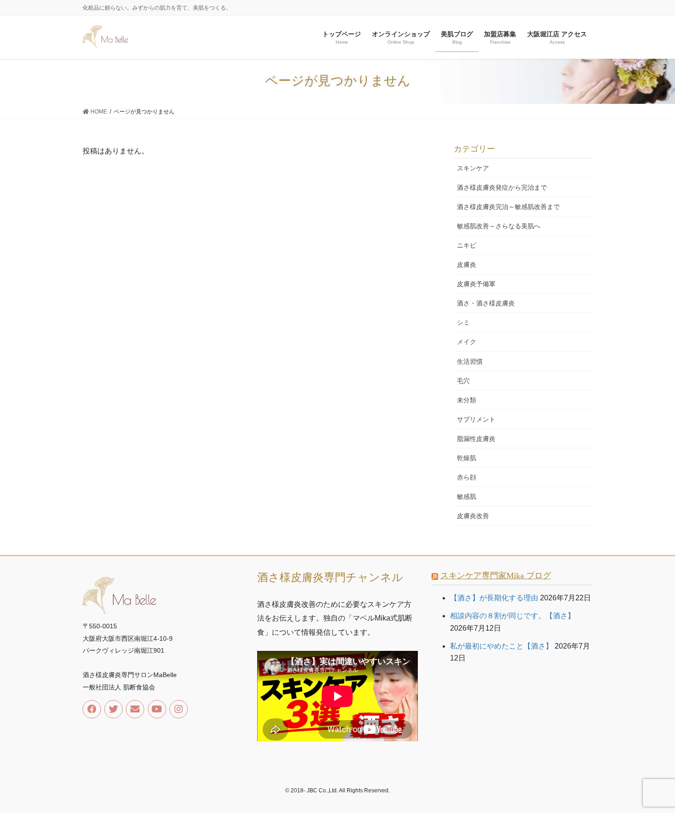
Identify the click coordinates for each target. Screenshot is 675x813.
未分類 (466, 400)
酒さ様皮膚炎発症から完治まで (502, 187)
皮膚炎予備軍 (476, 284)
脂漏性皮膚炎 (476, 438)
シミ (463, 322)
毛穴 (463, 380)
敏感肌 (466, 496)
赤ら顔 (466, 477)
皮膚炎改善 (473, 515)
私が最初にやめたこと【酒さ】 (501, 646)
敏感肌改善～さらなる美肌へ (498, 226)
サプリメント (476, 419)
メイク (466, 341)
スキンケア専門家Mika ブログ (495, 575)
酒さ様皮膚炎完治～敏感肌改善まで (508, 206)
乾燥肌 (466, 458)
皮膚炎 (466, 264)
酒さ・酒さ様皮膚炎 (486, 303)
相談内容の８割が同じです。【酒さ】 (512, 616)
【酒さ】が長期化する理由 (494, 598)
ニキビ (466, 245)
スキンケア (473, 168)
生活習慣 (470, 361)
